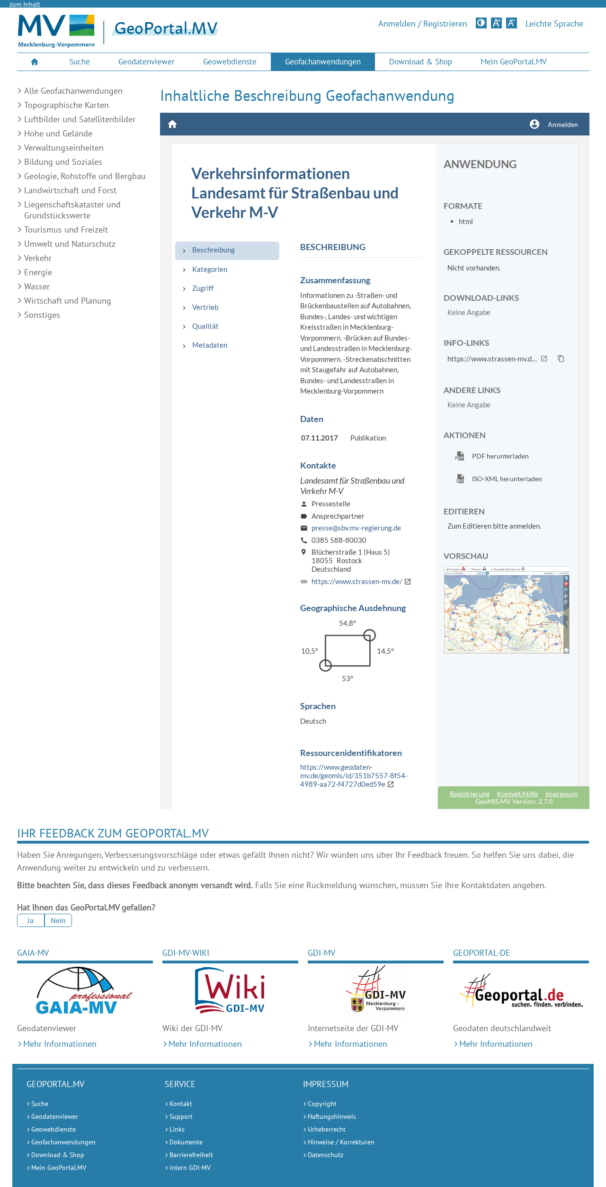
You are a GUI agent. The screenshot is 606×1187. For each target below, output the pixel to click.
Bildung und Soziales (63, 161)
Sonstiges (42, 314)
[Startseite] (56, 45)
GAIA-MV (33, 952)
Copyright (322, 1103)
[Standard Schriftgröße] (511, 23)
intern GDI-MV (190, 1167)
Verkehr (38, 257)
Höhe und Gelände (58, 133)
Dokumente (186, 1142)
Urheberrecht (327, 1129)
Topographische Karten (66, 104)
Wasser (37, 286)
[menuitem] (36, 62)
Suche (79, 61)
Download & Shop (420, 61)
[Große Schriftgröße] (496, 23)
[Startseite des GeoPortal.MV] (223, 33)
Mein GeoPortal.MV (514, 61)
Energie (38, 272)
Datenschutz (325, 1155)
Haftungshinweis (332, 1116)
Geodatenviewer (146, 61)
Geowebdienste (230, 61)
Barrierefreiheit (191, 1155)
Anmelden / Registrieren (422, 23)
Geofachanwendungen (323, 61)
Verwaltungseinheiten (64, 147)
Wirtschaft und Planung (67, 300)
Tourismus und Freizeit (66, 229)
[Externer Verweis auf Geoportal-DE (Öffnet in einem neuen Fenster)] (521, 991)
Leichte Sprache (554, 23)
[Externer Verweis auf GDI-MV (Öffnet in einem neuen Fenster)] (376, 991)
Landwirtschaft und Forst (70, 190)
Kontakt (180, 1103)
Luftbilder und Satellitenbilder (79, 119)
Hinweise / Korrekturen (341, 1142)
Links (177, 1129)
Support (181, 1116)
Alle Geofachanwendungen (73, 90)
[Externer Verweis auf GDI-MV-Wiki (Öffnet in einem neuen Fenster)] (230, 991)
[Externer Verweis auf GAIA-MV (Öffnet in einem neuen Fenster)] (85, 991)
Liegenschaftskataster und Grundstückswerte (72, 210)
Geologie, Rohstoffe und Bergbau (85, 176)
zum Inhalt (24, 4)
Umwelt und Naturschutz (70, 243)
